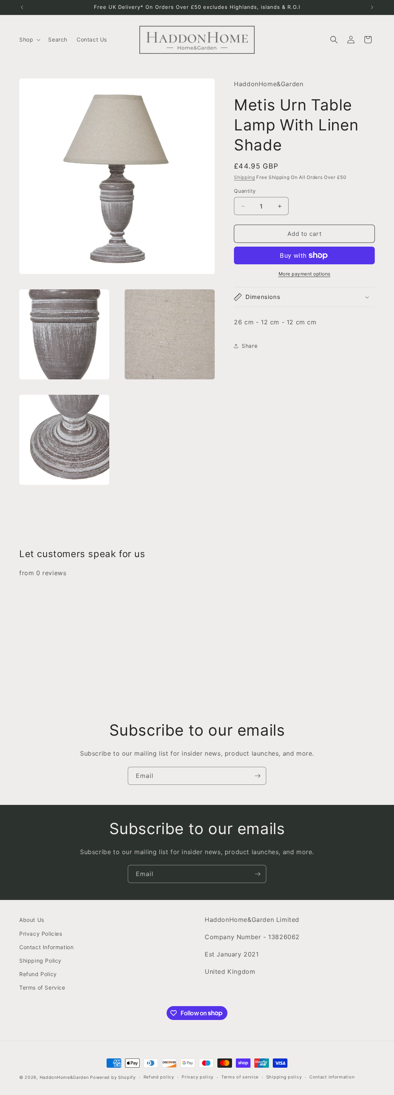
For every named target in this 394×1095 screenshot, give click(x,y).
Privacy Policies (40, 933)
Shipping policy (284, 1077)
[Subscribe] (257, 776)
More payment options (305, 274)
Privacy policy (198, 1077)
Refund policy (159, 1077)
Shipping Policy (40, 960)
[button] (29, 40)
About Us (31, 919)
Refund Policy (38, 974)
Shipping (244, 177)
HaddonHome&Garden (64, 1077)
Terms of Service (42, 987)
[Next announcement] (372, 7)
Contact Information (46, 947)
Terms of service (240, 1077)
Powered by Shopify (113, 1077)
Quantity (244, 191)
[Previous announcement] (21, 7)
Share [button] (249, 345)
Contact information (331, 1077)
